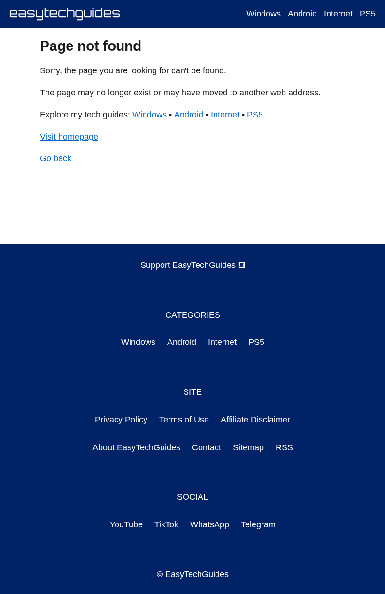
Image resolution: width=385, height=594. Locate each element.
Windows (263, 13)
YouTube (126, 524)
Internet (338, 13)
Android (302, 13)
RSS (284, 447)
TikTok (166, 524)
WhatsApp (209, 524)
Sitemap (248, 447)
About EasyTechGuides (136, 447)
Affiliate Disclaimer (255, 419)
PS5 (368, 13)
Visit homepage (69, 136)
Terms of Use (184, 419)
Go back (55, 158)
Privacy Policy (121, 419)
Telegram (258, 524)
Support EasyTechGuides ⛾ (192, 265)
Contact (206, 447)
